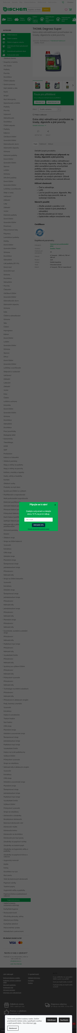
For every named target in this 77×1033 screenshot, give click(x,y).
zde (34, 1023)
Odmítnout (51, 1020)
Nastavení (13, 1028)
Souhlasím (64, 1020)
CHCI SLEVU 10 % (38, 525)
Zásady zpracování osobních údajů (38, 529)
